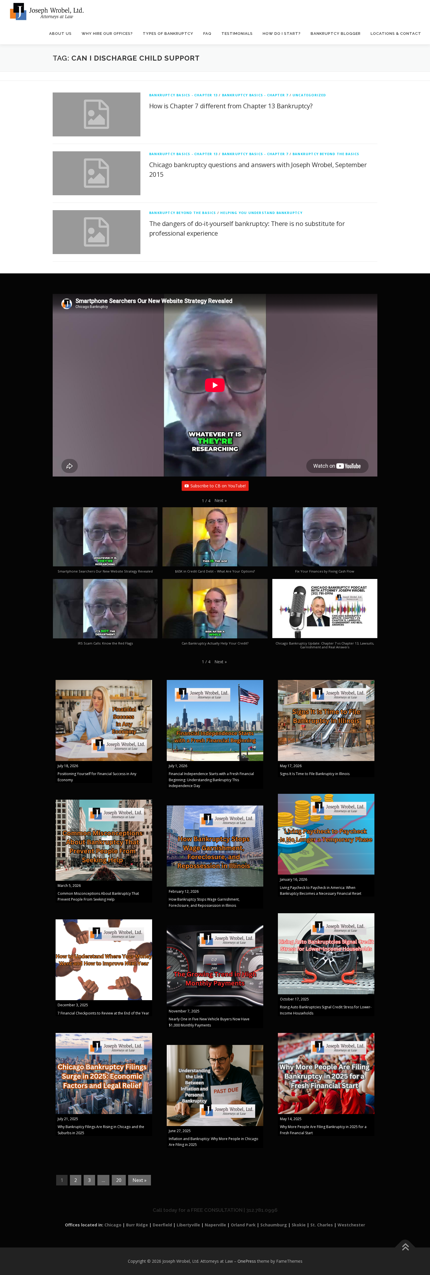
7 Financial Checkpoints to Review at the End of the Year (103, 1013)
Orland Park (243, 1225)
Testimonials (237, 33)
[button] (220, 500)
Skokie (299, 1225)
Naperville (215, 1225)
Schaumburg (273, 1225)
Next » (140, 1180)
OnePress (247, 1261)
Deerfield (162, 1225)
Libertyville (188, 1225)
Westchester (351, 1225)
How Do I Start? (282, 33)
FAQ (207, 33)
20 (118, 1180)
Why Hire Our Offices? (107, 33)
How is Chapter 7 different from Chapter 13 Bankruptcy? (231, 105)
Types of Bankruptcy (168, 33)
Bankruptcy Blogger (336, 33)
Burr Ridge (137, 1225)
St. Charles (321, 1225)
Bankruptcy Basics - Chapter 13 (183, 95)
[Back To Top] (405, 1247)
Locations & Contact (396, 33)
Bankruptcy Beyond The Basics (326, 154)
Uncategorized (309, 95)
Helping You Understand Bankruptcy (261, 212)
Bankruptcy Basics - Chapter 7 (255, 95)
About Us (60, 33)
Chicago (112, 1225)
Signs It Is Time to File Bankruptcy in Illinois (315, 773)
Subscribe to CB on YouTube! (218, 486)
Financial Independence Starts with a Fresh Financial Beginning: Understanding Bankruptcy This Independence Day (211, 779)
